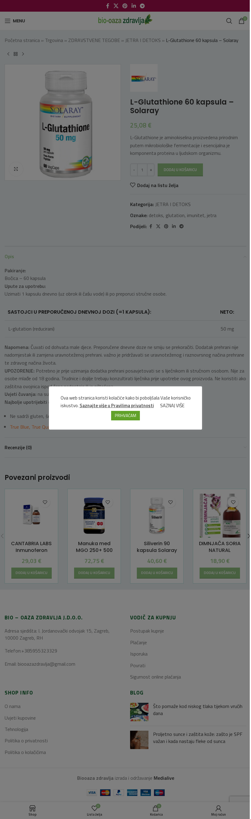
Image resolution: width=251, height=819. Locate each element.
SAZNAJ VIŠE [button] (172, 405)
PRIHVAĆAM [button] (125, 415)
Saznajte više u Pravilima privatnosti (117, 405)
